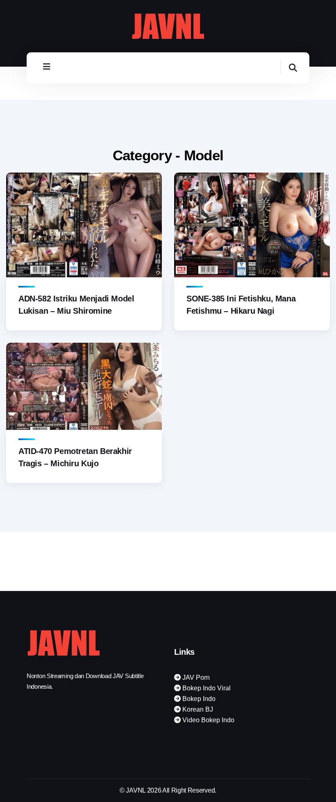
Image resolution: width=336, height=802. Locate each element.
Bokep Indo (198, 698)
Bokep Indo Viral (206, 688)
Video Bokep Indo (207, 720)
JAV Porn (195, 677)
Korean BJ (197, 709)
